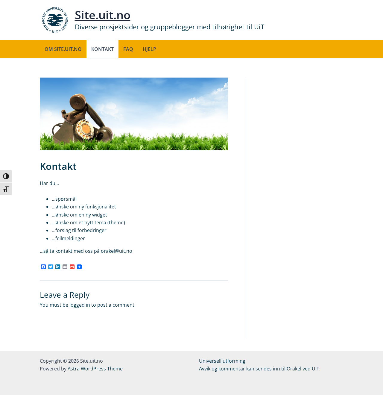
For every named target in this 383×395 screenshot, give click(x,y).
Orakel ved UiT (303, 368)
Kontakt (102, 49)
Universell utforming (222, 361)
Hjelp (149, 49)
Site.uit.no (102, 14)
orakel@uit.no (116, 251)
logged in (79, 305)
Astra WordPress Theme (95, 368)
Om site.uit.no (63, 49)
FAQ (128, 49)
